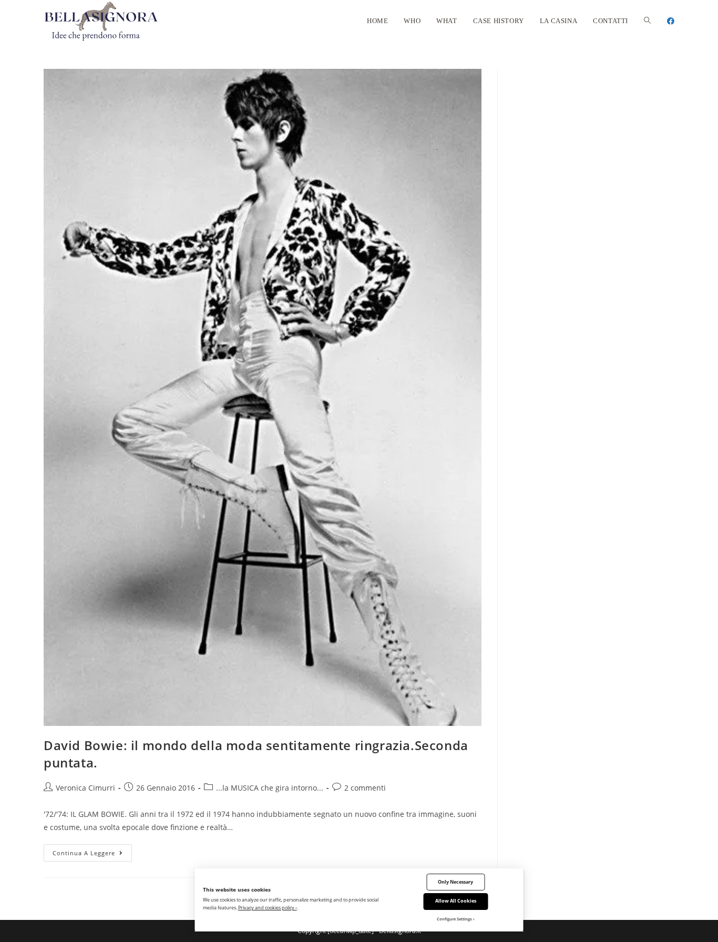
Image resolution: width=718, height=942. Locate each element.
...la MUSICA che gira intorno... (269, 788)
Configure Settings (454, 918)
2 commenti (365, 788)
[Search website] (647, 21)
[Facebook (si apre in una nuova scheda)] (671, 21)
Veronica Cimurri (85, 788)
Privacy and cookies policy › (267, 907)
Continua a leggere (92, 855)
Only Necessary (455, 882)
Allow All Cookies (455, 901)
